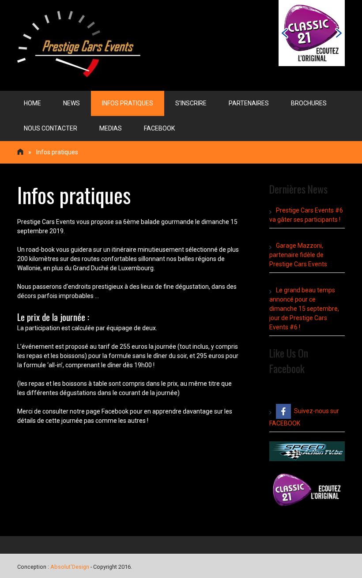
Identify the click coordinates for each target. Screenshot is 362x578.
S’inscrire (191, 103)
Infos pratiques (127, 103)
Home (32, 103)
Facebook (159, 128)
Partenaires (249, 103)
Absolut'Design (69, 566)
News (71, 103)
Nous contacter (50, 128)
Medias (110, 128)
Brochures (309, 103)
